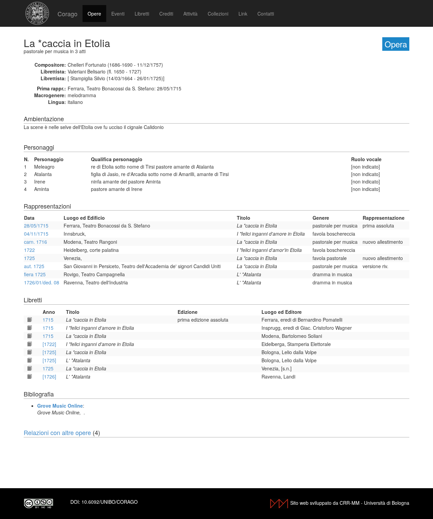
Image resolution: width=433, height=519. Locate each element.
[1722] (49, 344)
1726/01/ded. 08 (41, 282)
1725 (29, 258)
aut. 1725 (34, 266)
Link (242, 13)
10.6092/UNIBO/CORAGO (110, 501)
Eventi (117, 13)
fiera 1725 (35, 274)
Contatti (265, 13)
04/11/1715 (36, 233)
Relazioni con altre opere (57, 432)
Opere (94, 13)
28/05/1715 (36, 225)
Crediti (166, 13)
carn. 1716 (35, 241)
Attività (190, 13)
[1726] (49, 376)
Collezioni (218, 13)
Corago (67, 13)
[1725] (49, 352)
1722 (29, 249)
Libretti (142, 13)
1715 (48, 319)
